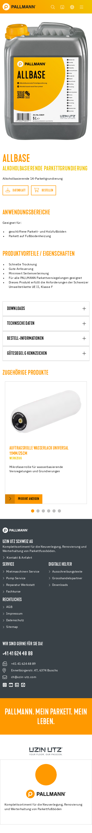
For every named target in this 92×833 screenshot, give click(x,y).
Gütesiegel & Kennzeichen (27, 353)
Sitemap (12, 627)
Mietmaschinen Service (22, 571)
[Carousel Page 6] (59, 511)
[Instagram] (5, 685)
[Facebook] (23, 685)
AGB (9, 607)
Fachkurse (13, 591)
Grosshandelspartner (67, 578)
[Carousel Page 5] (54, 511)
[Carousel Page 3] (43, 511)
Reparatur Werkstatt (20, 584)
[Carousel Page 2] (38, 511)
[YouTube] (11, 685)
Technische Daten (20, 323)
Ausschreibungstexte (67, 571)
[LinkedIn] (17, 685)
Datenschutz (15, 620)
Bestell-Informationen (25, 338)
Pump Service (16, 578)
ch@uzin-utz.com (23, 677)
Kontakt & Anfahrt (19, 557)
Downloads (16, 309)
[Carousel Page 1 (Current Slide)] (32, 511)
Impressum (14, 613)
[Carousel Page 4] (48, 511)
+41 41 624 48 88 (18, 654)
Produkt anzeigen (28, 499)
